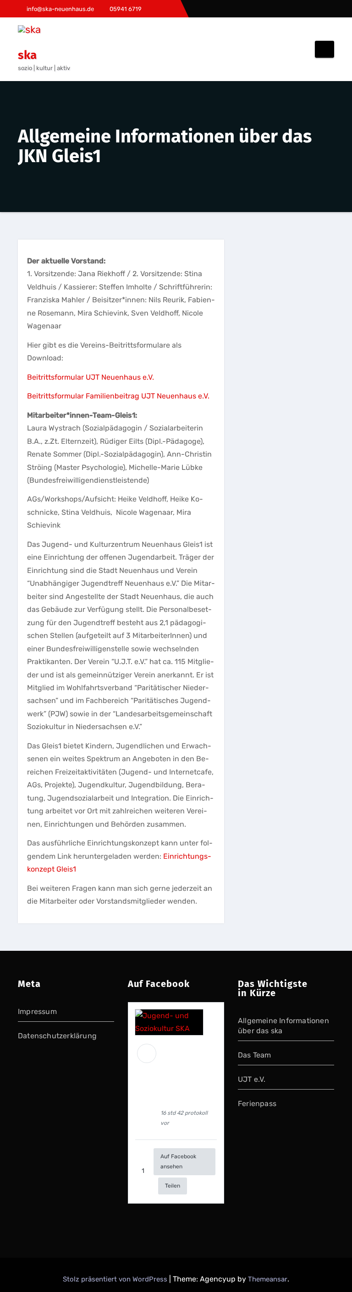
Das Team (254, 1055)
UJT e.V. (252, 1079)
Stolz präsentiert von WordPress (116, 1279)
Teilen (172, 1186)
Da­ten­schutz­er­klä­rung (57, 1035)
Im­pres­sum (37, 1011)
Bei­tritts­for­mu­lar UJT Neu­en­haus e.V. (90, 377)
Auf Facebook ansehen (178, 1161)
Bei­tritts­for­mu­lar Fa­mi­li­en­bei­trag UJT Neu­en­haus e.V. (118, 396)
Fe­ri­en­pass (257, 1103)
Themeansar (267, 1279)
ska (27, 55)
